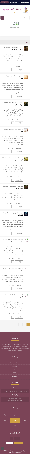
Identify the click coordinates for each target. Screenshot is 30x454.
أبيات (25, 425)
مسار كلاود (11, 452)
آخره (15, 414)
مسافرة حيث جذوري (17, 49)
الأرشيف (14, 369)
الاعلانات (14, 372)
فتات (22, 78)
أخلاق (15, 425)
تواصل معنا (9, 442)
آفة (25, 420)
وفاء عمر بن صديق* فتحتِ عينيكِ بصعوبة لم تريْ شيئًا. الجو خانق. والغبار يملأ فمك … (13, 268)
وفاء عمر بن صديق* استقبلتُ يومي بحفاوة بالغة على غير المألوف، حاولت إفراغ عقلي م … (13, 294)
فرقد (25, 414)
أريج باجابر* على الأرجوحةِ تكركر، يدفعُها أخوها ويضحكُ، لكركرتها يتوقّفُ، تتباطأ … (12, 102)
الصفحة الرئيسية (14, 362)
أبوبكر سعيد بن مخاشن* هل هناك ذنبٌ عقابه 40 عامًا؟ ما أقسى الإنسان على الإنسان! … (13, 239)
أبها (5, 420)
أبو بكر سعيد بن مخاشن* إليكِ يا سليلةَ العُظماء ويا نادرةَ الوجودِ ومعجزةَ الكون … (12, 186)
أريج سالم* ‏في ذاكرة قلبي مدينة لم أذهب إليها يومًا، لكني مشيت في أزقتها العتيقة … (12, 157)
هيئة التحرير (14, 366)
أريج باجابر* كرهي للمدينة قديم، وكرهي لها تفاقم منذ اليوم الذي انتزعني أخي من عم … (13, 47)
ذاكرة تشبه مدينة (18, 160)
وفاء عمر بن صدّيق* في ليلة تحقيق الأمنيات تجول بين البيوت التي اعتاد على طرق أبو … (13, 76)
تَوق (22, 131)
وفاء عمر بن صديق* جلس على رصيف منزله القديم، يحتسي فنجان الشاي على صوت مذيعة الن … (12, 129)
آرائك (5, 414)
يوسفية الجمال (19, 188)
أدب (5, 425)
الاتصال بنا (14, 376)
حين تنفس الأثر (19, 104)
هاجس (21, 297)
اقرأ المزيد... (19, 69)
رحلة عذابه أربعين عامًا (17, 241)
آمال (15, 420)
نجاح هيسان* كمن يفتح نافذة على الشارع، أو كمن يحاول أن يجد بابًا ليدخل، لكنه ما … (13, 213)
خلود (22, 270)
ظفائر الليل (20, 215)
